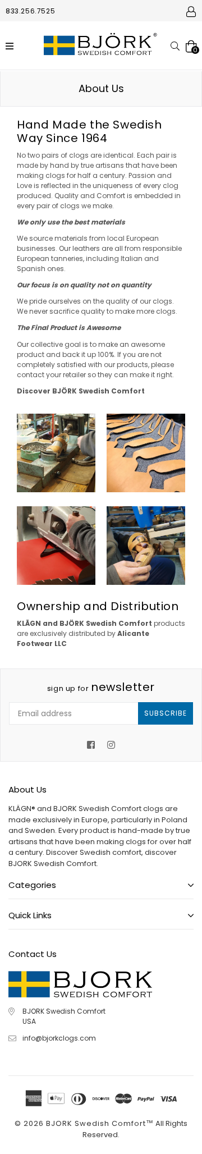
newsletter (101, 687)
